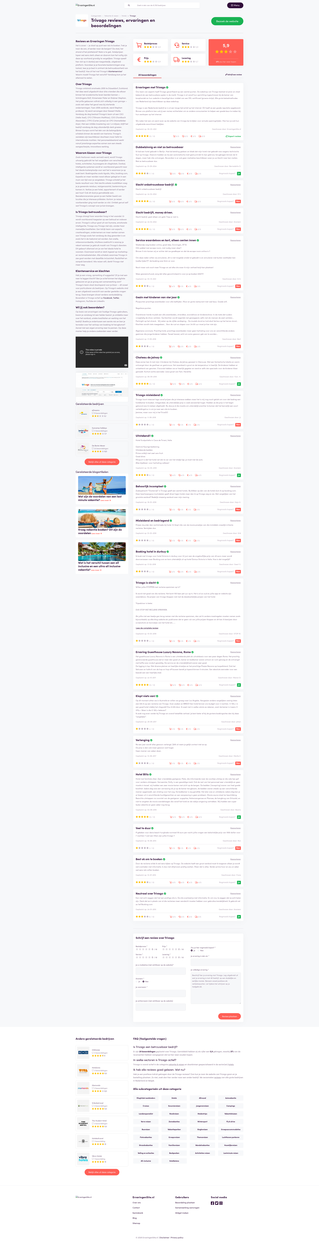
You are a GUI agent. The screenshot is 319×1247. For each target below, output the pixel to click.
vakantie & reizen (176, 1064)
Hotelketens (174, 1161)
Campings (230, 1106)
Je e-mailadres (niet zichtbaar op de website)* (155, 965)
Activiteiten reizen (202, 1153)
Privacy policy (177, 1237)
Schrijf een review (234, 74)
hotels (231, 1064)
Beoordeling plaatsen (185, 1202)
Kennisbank (138, 1212)
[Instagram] (221, 1203)
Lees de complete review (147, 627)
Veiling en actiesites (146, 1153)
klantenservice (115, 71)
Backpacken (174, 1153)
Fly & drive (230, 1121)
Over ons (137, 1202)
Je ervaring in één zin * (200, 956)
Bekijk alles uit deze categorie (102, 461)
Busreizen (146, 1129)
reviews (217, 1077)
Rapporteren (235, 147)
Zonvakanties (174, 1121)
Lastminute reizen (230, 1153)
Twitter (116, 297)
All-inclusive (146, 1161)
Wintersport (202, 1121)
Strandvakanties (146, 1145)
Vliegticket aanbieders (146, 1098)
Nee (146, 981)
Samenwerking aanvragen (187, 1207)
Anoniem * (140, 978)
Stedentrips (202, 1113)
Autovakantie (230, 1098)
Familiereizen (174, 1145)
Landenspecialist (146, 1113)
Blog (135, 1217)
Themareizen (202, 1137)
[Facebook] (212, 1203)
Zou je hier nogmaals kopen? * (203, 947)
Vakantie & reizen (111, 15)
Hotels (124, 15)
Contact (136, 1207)
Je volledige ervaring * (200, 969)
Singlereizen (202, 1129)
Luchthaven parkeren (230, 1137)
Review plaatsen (229, 1016)
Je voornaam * (142, 987)
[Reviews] (85, 5)
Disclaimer (164, 1237)
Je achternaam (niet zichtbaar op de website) (154, 1001)
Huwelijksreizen (230, 1145)
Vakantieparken (174, 1129)
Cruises (146, 1106)
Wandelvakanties (202, 1145)
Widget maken (181, 1212)
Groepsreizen (174, 1137)
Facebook (107, 297)
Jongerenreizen (202, 1106)
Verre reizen (146, 1121)
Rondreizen (174, 1113)
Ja (139, 981)
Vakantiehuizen (231, 1113)
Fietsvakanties (146, 1137)
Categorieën (96, 15)
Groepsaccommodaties (230, 1129)
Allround (202, 1098)
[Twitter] (216, 1203)
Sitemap (136, 1223)
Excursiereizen (174, 1106)
